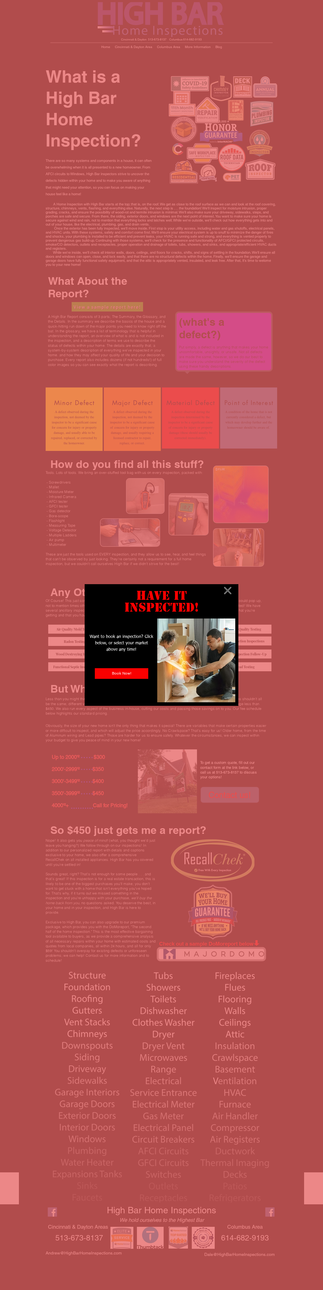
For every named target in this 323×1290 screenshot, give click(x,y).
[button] (227, 590)
